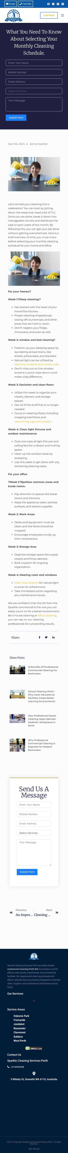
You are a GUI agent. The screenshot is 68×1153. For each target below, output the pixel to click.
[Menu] (62, 15)
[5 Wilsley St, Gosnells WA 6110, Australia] (34, 1073)
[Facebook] (48, 4)
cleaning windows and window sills (36, 364)
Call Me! (26, 3)
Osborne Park (21, 1015)
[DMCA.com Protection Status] (34, 1047)
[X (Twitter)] (58, 4)
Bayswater (20, 1028)
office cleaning (47, 615)
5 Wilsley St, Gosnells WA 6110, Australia (34, 1079)
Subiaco (18, 1036)
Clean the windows (26, 582)
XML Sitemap (34, 1149)
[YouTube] (63, 4)
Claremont (19, 1032)
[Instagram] (53, 4)
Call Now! (49, 15)
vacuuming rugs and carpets (32, 421)
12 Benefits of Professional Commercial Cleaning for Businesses (43, 670)
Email (11, 3)
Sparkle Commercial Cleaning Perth (38, 1142)
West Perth (20, 1040)
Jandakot (19, 1024)
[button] (34, 1000)
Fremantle (19, 1020)
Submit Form (16, 117)
